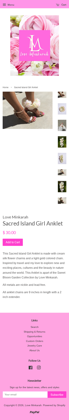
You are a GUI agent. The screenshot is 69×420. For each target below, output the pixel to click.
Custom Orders (34, 341)
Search (35, 327)
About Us (34, 350)
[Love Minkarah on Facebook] (30, 368)
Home (5, 87)
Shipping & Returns (34, 331)
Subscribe (57, 395)
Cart (63, 4)
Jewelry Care (34, 345)
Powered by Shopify (54, 405)
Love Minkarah (33, 405)
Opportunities (34, 336)
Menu (10, 4)
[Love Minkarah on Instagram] (39, 368)
